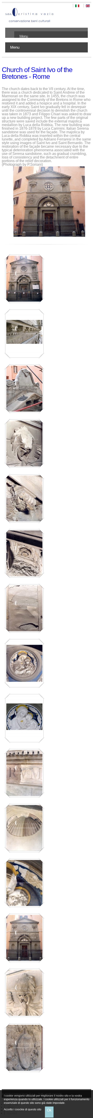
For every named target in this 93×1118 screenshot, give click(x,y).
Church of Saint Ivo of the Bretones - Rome (37, 73)
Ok (49, 1110)
